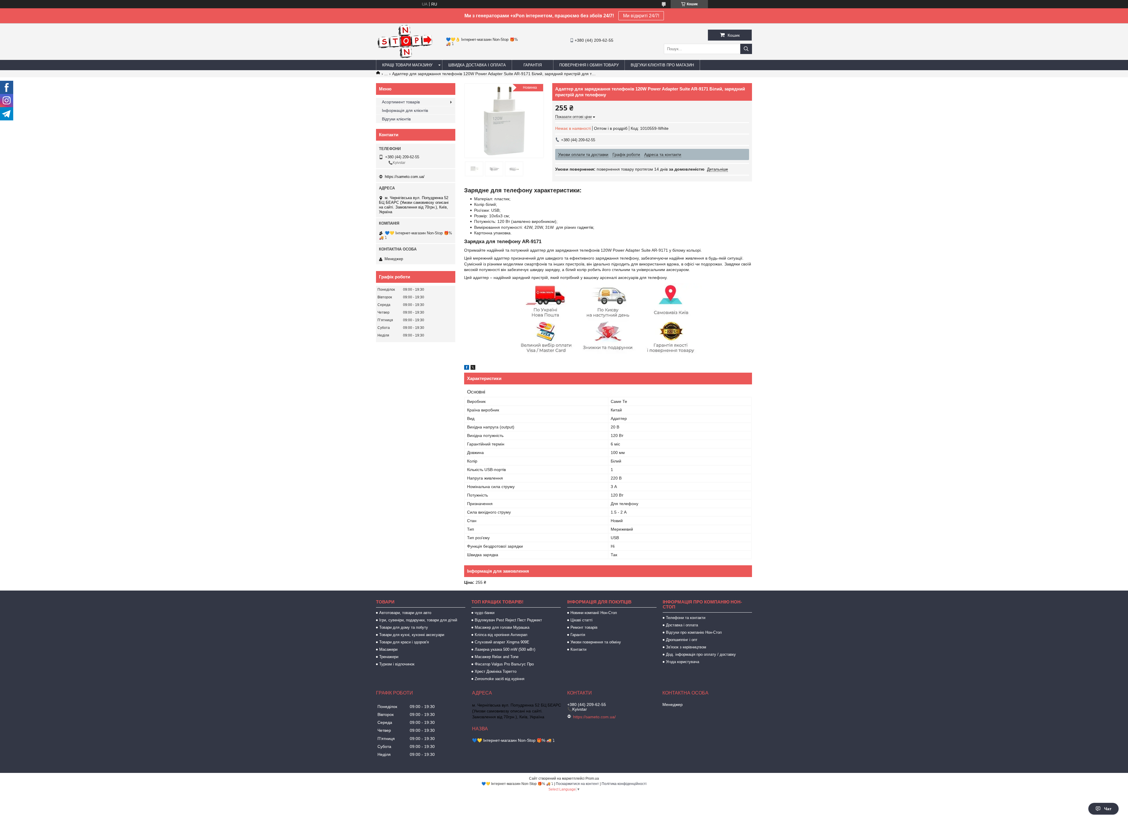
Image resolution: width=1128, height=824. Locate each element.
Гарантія (532, 65)
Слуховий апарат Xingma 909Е (502, 642)
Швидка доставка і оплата (477, 65)
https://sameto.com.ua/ (404, 176)
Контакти (578, 649)
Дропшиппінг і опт (681, 640)
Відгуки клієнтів (396, 119)
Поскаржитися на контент (577, 784)
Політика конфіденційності (624, 784)
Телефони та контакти (685, 618)
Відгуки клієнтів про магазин (662, 65)
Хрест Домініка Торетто (495, 671)
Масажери (388, 649)
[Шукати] (746, 49)
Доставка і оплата (682, 625)
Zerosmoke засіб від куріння (499, 679)
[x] (473, 368)
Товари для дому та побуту (403, 627)
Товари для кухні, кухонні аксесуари (411, 635)
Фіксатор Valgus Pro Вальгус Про (504, 664)
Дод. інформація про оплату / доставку (701, 654)
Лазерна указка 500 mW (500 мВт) (505, 649)
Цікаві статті (581, 620)
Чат (1108, 808)
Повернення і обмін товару (589, 65)
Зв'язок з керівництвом (686, 647)
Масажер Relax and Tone (496, 657)
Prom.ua (592, 778)
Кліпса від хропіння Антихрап (501, 635)
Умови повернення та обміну (595, 642)
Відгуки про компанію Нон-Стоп (694, 632)
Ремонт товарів (583, 627)
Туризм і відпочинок (396, 664)
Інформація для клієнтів (405, 110)
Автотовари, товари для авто (405, 613)
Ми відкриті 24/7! (641, 15)
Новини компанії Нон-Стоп (593, 613)
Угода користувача (682, 662)
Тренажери (388, 657)
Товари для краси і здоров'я (404, 642)
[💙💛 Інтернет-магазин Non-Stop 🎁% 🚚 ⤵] (404, 57)
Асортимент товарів (401, 102)
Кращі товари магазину (407, 65)
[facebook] (466, 368)
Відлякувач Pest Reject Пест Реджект (508, 620)
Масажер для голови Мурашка (502, 627)
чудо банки (484, 613)
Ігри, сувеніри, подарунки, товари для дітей (418, 620)
